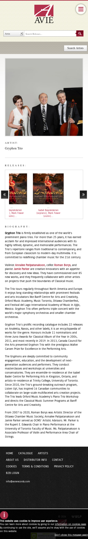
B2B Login (12, 473)
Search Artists (75, 48)
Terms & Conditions (35, 466)
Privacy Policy (63, 466)
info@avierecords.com (18, 481)
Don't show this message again (71, 535)
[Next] (83, 194)
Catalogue (25, 453)
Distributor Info (35, 460)
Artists (43, 453)
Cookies (11, 466)
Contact (57, 460)
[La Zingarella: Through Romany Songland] (34, 188)
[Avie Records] (46, 14)
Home (9, 453)
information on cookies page (70, 524)
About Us (12, 460)
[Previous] (4, 194)
